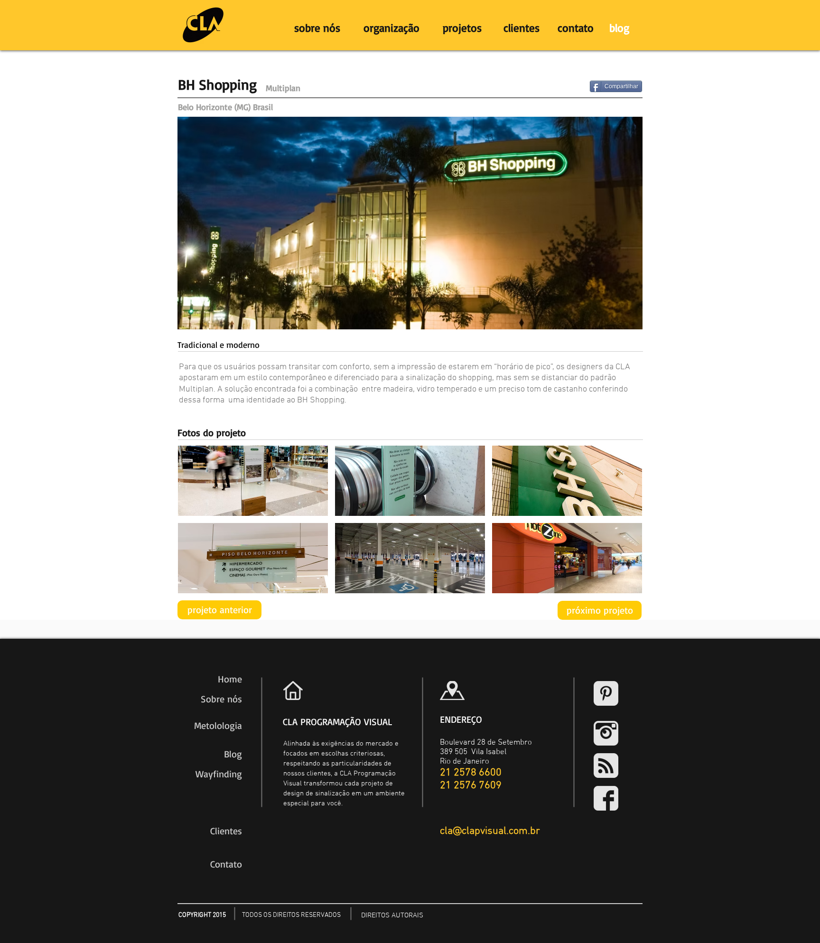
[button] (253, 481)
